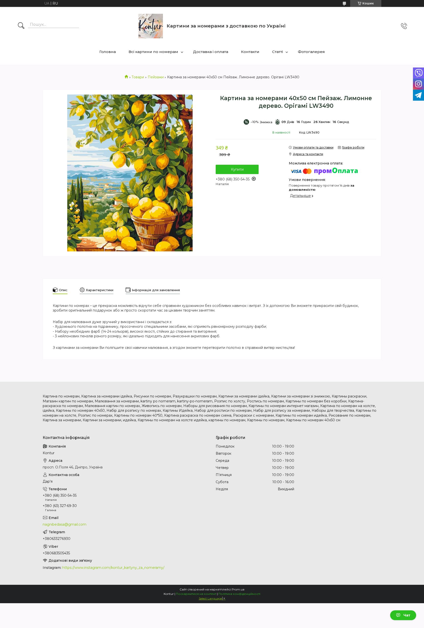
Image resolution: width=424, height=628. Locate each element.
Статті (277, 51)
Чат (406, 615)
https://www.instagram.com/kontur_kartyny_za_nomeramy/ (113, 567)
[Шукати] (21, 26)
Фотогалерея (311, 51)
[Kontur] (150, 26)
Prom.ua (238, 589)
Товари (138, 77)
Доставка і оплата (210, 51)
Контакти (250, 51)
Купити (237, 169)
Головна (107, 51)
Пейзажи (156, 77)
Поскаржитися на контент (196, 594)
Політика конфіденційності (239, 594)
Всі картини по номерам (153, 51)
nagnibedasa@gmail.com (64, 524)
